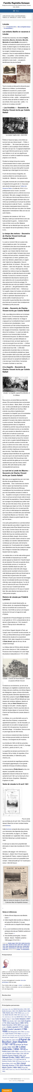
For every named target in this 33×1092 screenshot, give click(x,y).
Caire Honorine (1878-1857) (11, 1025)
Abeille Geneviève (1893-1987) (21, 1009)
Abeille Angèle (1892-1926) (14, 943)
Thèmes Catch (21, 1080)
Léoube (6, 24)
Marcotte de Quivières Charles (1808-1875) (14, 1060)
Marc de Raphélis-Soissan (24, 27)
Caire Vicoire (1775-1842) (13, 1034)
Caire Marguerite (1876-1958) (16, 1031)
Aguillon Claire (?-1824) (8, 1019)
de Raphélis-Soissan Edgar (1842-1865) (16, 1053)
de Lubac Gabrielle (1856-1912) (14, 1048)
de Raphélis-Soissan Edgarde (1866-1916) (15, 1054)
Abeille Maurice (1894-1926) (15, 948)
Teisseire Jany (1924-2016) (14, 1069)
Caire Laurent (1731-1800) (18, 1027)
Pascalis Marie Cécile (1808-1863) (16, 1066)
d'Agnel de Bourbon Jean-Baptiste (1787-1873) (16, 1041)
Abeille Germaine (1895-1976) (16, 945)
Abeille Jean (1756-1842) (13, 1013)
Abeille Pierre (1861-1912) (24, 1017)
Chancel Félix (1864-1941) (25, 1035)
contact (21, 985)
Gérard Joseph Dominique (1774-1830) (16, 1058)
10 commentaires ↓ (8, 28)
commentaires (25, 949)
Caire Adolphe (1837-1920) (16, 1020)
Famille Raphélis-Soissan (16, 2)
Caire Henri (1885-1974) (19, 1023)
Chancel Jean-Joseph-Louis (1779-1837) (13, 1037)
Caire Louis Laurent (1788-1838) (14, 1030)
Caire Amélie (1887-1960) (14, 1021)
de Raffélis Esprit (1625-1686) (15, 1050)
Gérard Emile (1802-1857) (13, 1057)
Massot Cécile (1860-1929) (24, 1061)
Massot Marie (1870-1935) (9, 1063)
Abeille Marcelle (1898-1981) (16, 946)
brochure (7, 825)
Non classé (21, 1063)
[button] (10, 70)
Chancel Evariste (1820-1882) (14, 1035)
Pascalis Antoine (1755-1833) (13, 1065)
